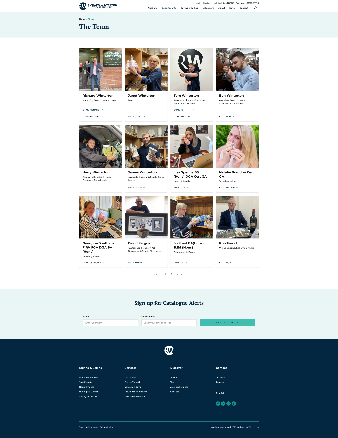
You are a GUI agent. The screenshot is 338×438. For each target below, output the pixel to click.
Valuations (208, 8)
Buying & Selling (189, 8)
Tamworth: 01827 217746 (247, 3)
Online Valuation (133, 382)
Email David (135, 263)
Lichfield (220, 377)
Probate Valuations (135, 396)
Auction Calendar (88, 377)
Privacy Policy (106, 427)
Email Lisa (179, 187)
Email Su (179, 263)
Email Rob (225, 263)
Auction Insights (179, 387)
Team (173, 382)
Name (86, 316)
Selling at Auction (88, 396)
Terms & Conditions (88, 427)
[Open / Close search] (255, 8)
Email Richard (91, 110)
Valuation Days (133, 387)
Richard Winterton (98, 95)
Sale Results (85, 382)
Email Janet (135, 117)
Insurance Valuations (136, 391)
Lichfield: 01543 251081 (223, 3)
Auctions (152, 8)
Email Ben (225, 117)
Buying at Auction (89, 391)
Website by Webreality (248, 427)
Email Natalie (227, 187)
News (232, 8)
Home (82, 19)
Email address (148, 316)
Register (207, 3)
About (221, 8)
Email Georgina (92, 263)
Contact (244, 8)
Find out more (91, 117)
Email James (135, 187)
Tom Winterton (186, 95)
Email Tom (180, 110)
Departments (169, 8)
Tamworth (221, 382)
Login (198, 3)
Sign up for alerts (227, 323)
